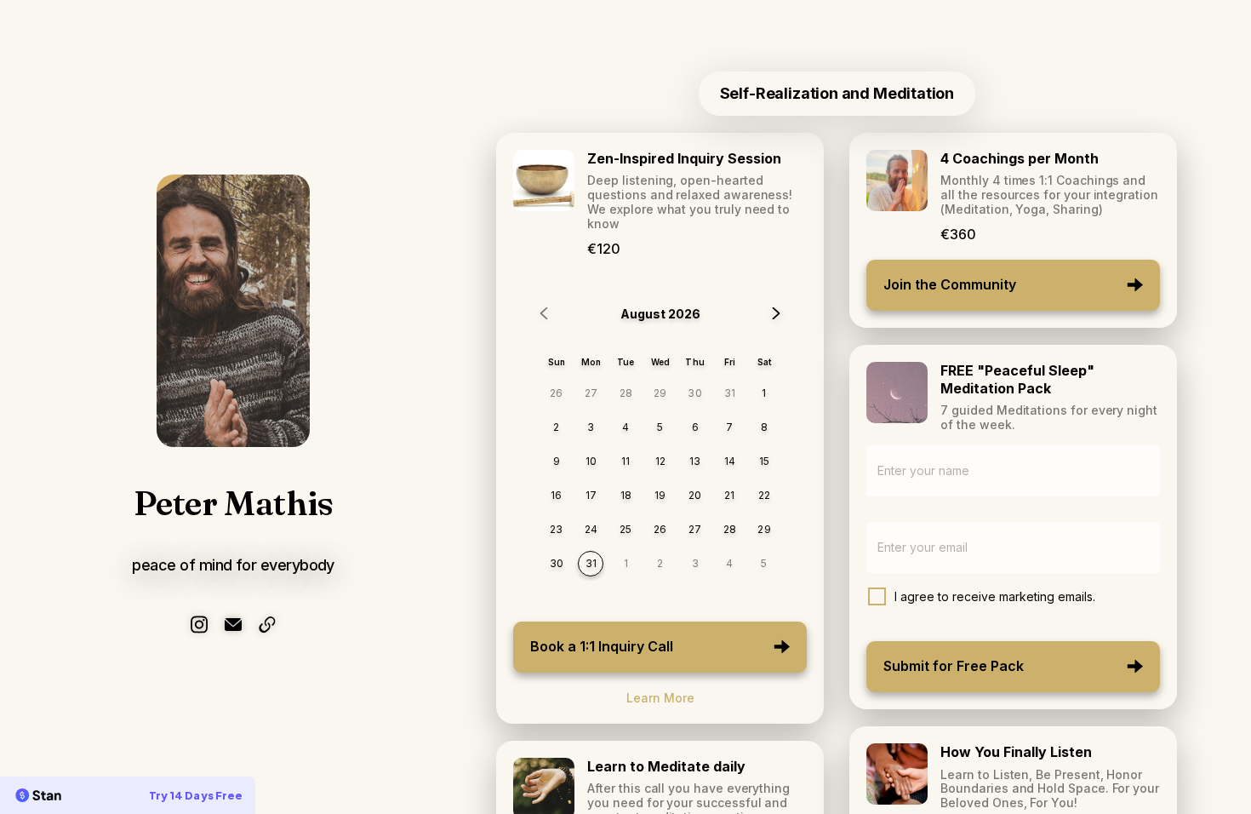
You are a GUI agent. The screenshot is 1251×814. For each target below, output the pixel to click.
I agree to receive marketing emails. (994, 596)
